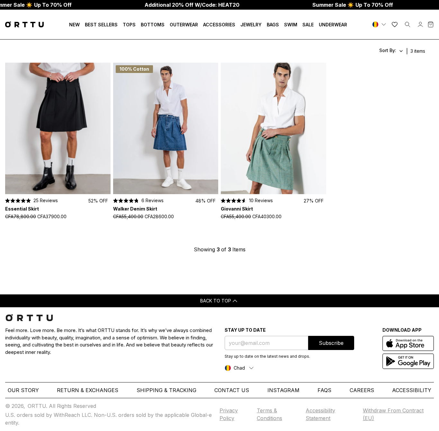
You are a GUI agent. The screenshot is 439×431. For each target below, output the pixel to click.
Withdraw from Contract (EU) (393, 414)
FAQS (324, 390)
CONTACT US (231, 390)
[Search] (407, 24)
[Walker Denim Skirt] (166, 128)
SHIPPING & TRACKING (166, 390)
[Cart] (430, 24)
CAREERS (362, 390)
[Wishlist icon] (394, 24)
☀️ (352, 5)
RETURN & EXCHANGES (87, 390)
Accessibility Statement (320, 414)
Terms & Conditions (269, 414)
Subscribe (331, 343)
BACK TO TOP (215, 300)
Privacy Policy (229, 414)
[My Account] (420, 24)
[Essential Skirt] (58, 128)
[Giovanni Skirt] (273, 128)
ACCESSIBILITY (411, 390)
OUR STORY (23, 390)
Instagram (283, 390)
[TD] (380, 24)
